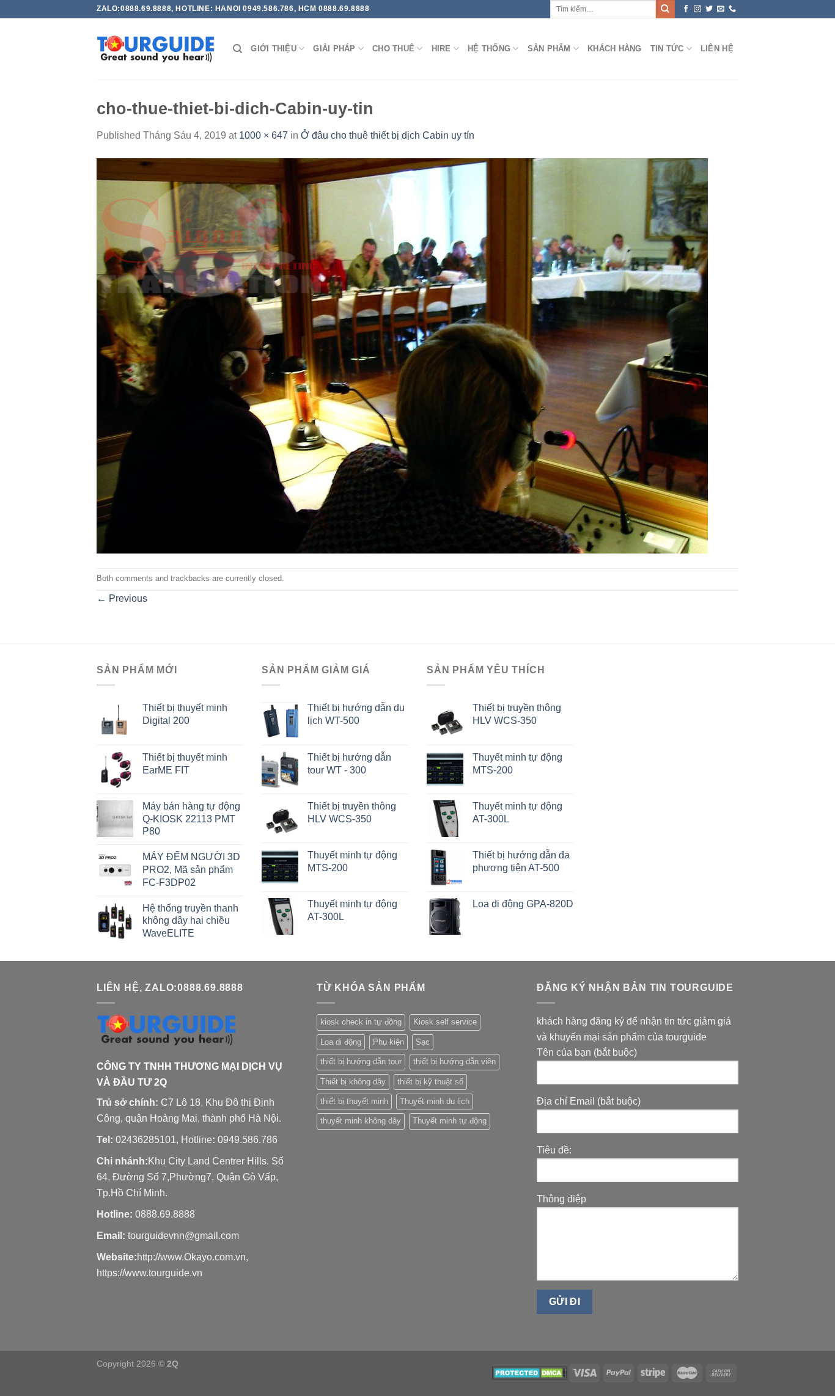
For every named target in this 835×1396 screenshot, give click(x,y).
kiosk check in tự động (361, 1021)
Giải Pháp (334, 48)
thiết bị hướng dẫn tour (361, 1061)
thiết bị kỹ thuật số (430, 1081)
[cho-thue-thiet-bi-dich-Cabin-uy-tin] (402, 354)
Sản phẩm (549, 48)
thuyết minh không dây (360, 1120)
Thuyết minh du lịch (434, 1101)
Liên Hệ (717, 48)
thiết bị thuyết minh (354, 1101)
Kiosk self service (445, 1021)
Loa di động (340, 1042)
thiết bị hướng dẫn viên (454, 1061)
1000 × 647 (263, 135)
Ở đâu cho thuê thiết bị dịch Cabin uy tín (387, 135)
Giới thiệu (273, 48)
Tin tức (667, 48)
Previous (122, 598)
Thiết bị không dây (353, 1081)
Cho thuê (393, 48)
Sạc (423, 1042)
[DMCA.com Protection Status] (529, 1372)
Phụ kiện (388, 1042)
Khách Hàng (614, 48)
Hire (441, 48)
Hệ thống (489, 48)
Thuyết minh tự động (450, 1120)
